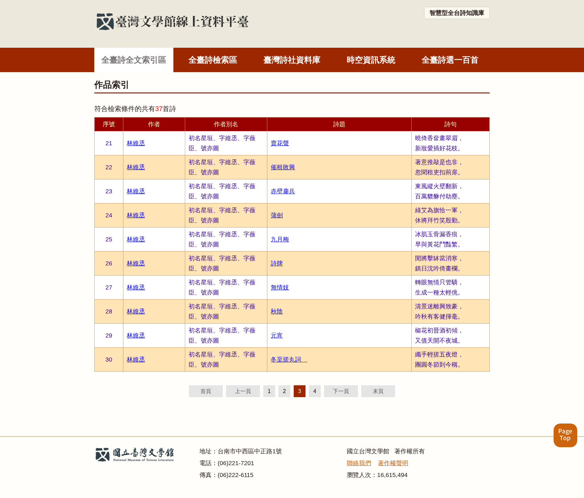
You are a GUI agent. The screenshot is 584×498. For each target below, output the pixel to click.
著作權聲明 (393, 463)
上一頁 (243, 391)
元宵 (277, 335)
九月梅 (280, 239)
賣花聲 (280, 143)
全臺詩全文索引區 (133, 59)
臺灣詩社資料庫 (292, 59)
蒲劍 (277, 215)
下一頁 (341, 391)
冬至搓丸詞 (289, 359)
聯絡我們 (359, 463)
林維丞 (136, 143)
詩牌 (277, 263)
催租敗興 (283, 167)
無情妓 (280, 287)
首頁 (205, 391)
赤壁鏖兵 (283, 191)
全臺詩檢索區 (213, 59)
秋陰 (277, 311)
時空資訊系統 (371, 59)
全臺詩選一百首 (450, 59)
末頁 (378, 391)
